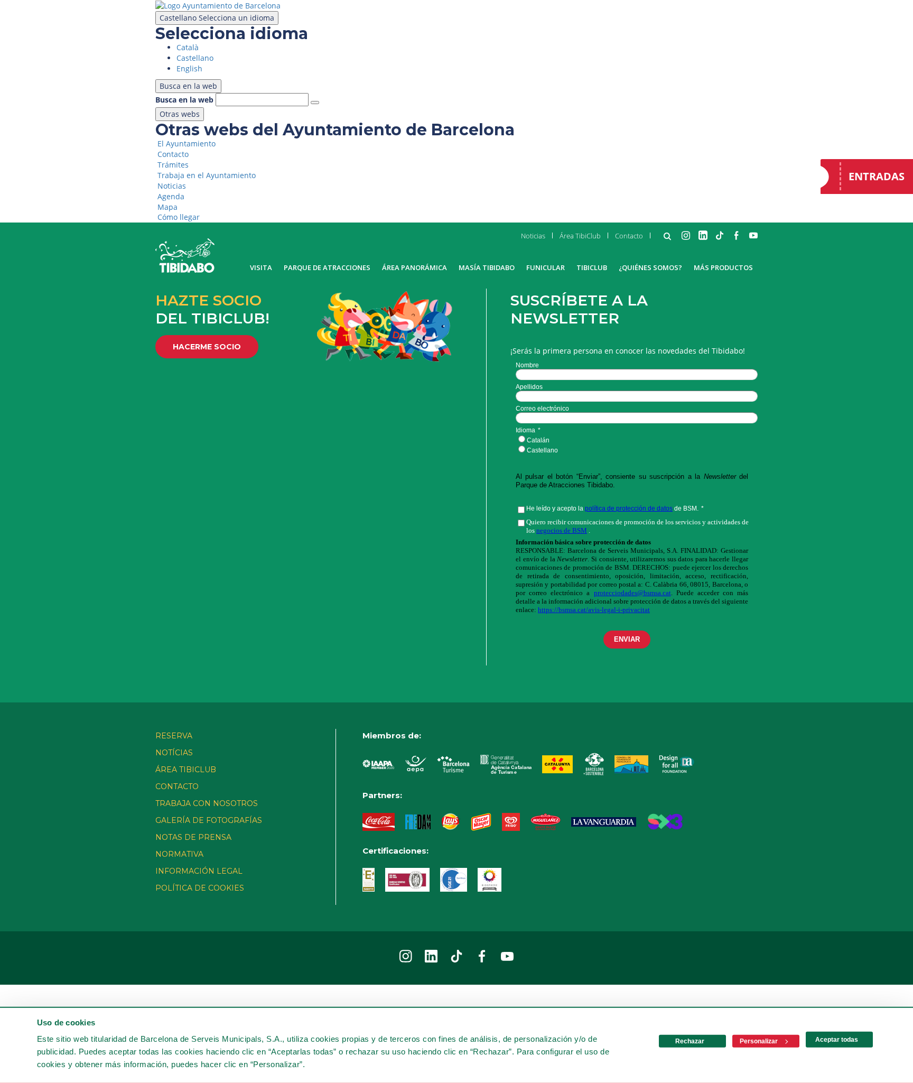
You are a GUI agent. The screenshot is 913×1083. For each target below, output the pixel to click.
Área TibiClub (580, 235)
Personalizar (759, 1041)
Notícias (174, 752)
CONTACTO (177, 786)
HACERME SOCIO (207, 346)
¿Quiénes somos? (650, 267)
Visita (261, 267)
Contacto (629, 235)
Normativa (179, 854)
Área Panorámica (414, 267)
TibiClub (591, 267)
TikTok (719, 235)
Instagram (686, 235)
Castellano (217, 18)
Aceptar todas (836, 1039)
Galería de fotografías (208, 820)
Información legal (199, 871)
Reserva (173, 735)
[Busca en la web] (315, 102)
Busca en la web (184, 100)
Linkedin (702, 235)
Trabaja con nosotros (206, 803)
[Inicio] (185, 255)
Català (187, 47)
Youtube (753, 235)
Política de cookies (199, 888)
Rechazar (689, 1041)
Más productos (723, 267)
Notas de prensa (193, 837)
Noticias (533, 235)
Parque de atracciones (327, 267)
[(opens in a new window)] (218, 5)
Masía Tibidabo (487, 267)
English (189, 68)
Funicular (545, 267)
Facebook (736, 235)
